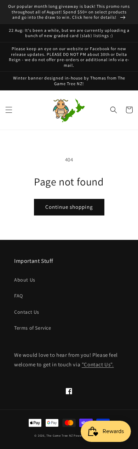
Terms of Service (32, 328)
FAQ (18, 296)
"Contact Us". (98, 364)
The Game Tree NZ (59, 435)
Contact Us (26, 312)
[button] (9, 110)
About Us (24, 280)
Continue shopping (69, 206)
